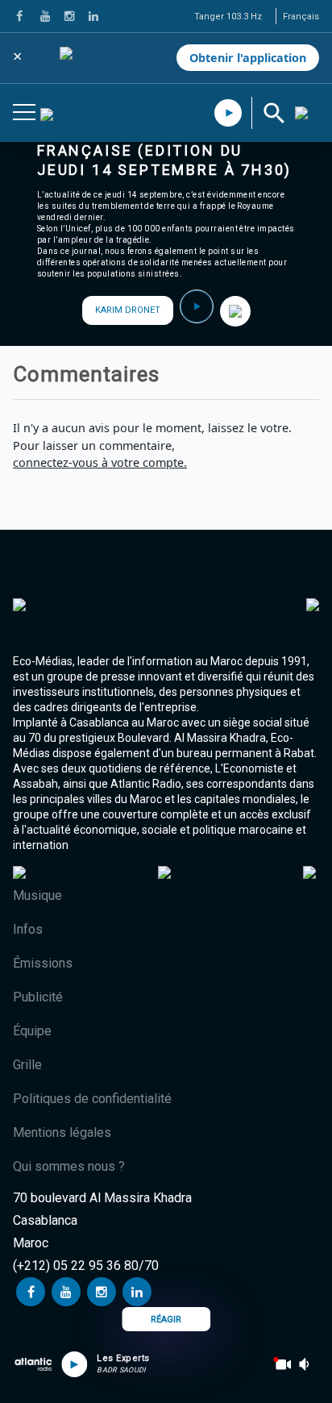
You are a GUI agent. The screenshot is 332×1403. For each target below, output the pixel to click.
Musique (37, 895)
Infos (28, 929)
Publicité (38, 997)
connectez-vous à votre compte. (100, 462)
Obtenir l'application (247, 57)
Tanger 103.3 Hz (228, 16)
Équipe (32, 1031)
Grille (27, 1064)
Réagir (166, 1319)
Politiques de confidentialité (92, 1098)
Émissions (43, 963)
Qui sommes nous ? (69, 1166)
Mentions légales (62, 1132)
